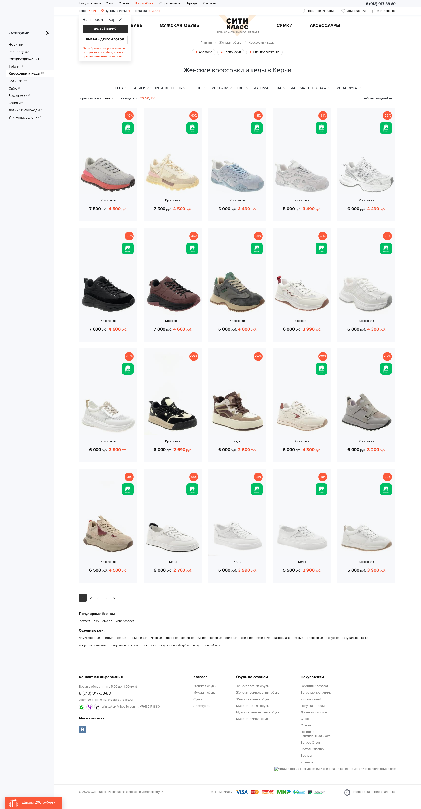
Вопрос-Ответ (144, 3)
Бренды (192, 3)
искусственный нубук (174, 645)
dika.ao (107, 621)
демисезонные (89, 638)
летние (108, 638)
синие (201, 638)
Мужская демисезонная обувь (257, 712)
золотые (231, 638)
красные (171, 638)
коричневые (138, 638)
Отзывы (124, 3)
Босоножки (19, 95)
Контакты (209, 3)
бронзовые (315, 638)
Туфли (16, 66)
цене (106, 98)
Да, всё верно (105, 29)
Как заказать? (311, 699)
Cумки (285, 25)
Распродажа (19, 52)
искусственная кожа (93, 645)
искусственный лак (206, 645)
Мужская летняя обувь (252, 706)
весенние (263, 638)
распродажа (282, 638)
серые (298, 638)
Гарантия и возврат (314, 686)
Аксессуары (325, 25)
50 (147, 98)
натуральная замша (125, 645)
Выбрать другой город (105, 39)
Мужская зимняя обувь (252, 719)
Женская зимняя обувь (252, 699)
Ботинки (18, 81)
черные (156, 638)
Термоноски (232, 52)
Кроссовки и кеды (26, 74)
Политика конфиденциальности (316, 734)
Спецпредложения (24, 59)
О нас (110, 3)
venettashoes (125, 621)
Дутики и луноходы (25, 110)
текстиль (149, 645)
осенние (247, 638)
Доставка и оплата (314, 712)
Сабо (14, 88)
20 (142, 98)
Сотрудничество (170, 3)
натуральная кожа (355, 638)
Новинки (16, 44)
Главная (206, 43)
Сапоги (16, 103)
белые (121, 638)
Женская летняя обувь (252, 686)
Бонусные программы (316, 693)
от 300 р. (147, 11)
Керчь (93, 11)
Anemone (205, 52)
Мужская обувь (179, 25)
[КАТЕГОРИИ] (47, 33)
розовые (215, 638)
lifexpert (84, 621)
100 (153, 98)
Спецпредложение (265, 52)
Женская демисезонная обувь (257, 693)
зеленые (187, 638)
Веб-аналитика (385, 792)
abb (96, 621)
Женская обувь (230, 43)
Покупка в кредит (313, 706)
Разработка (361, 792)
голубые (332, 638)
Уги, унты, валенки (25, 117)
